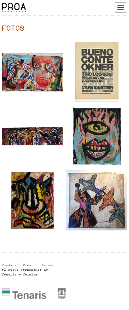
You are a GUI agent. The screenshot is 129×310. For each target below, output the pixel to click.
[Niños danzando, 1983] (32, 136)
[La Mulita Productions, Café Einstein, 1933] (96, 200)
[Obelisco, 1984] (32, 200)
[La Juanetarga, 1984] (32, 72)
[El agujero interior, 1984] (96, 136)
